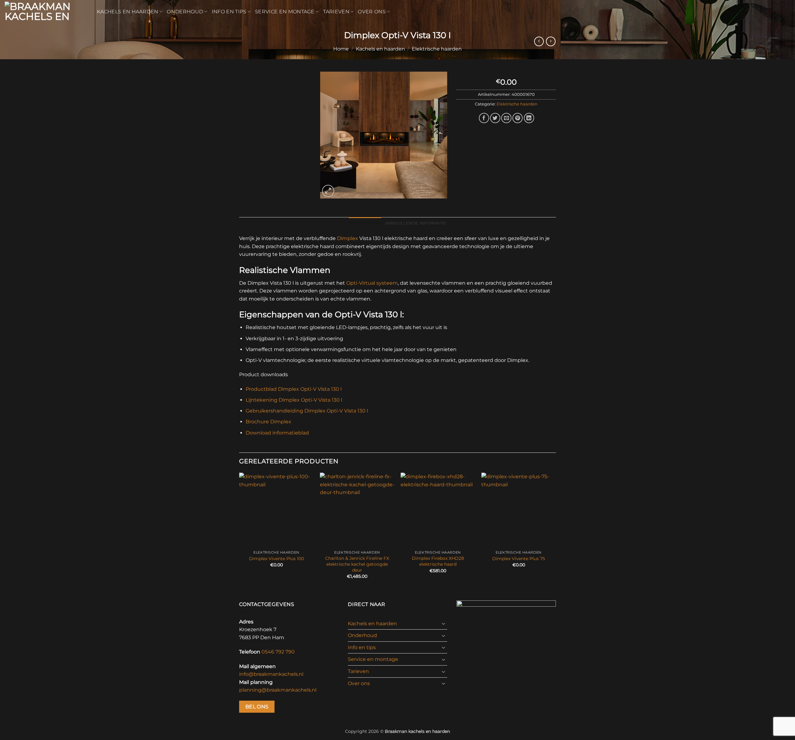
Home (341, 49)
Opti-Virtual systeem (372, 283)
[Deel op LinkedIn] (529, 118)
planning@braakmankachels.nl (277, 690)
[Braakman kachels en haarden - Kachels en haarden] (46, 12)
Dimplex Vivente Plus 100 (276, 558)
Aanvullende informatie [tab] (416, 223)
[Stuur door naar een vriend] (506, 118)
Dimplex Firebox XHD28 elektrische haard (438, 561)
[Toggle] (443, 623)
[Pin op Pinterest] (517, 118)
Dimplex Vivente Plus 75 (518, 558)
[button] (328, 191)
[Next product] (539, 41)
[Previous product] (551, 41)
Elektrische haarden (437, 49)
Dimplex (347, 238)
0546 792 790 (278, 652)
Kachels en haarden (127, 12)
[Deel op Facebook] (484, 118)
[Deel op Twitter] (495, 118)
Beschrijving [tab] (365, 223)
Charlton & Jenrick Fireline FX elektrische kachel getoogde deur (357, 564)
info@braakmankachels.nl (271, 674)
